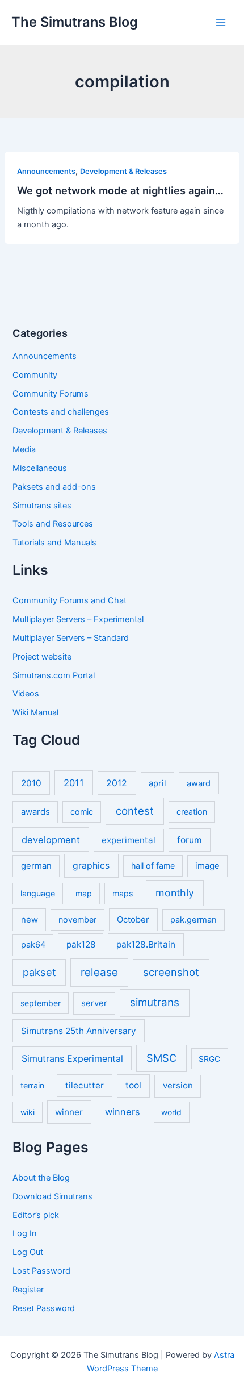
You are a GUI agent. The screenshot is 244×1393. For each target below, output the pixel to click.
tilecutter (84, 1085)
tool (133, 1085)
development (51, 839)
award (199, 783)
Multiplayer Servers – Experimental (78, 619)
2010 (31, 783)
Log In (24, 1233)
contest (135, 811)
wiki (27, 1112)
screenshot (171, 972)
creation (191, 811)
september (40, 1003)
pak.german (193, 920)
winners (122, 1111)
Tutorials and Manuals (54, 542)
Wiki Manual (35, 712)
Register (28, 1289)
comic (81, 811)
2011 (74, 783)
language (37, 893)
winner (69, 1112)
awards (35, 812)
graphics (91, 865)
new (29, 920)
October (133, 920)
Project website (41, 657)
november (77, 919)
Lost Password (41, 1271)
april (157, 783)
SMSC (161, 1058)
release (99, 972)
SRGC (209, 1058)
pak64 (33, 945)
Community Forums (50, 394)
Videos (25, 694)
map (83, 893)
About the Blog (41, 1178)
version (178, 1085)
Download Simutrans (52, 1196)
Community (34, 375)
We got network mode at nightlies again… (120, 190)
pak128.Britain (145, 944)
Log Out (27, 1252)
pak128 (80, 944)
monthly (174, 893)
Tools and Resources (52, 524)
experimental (128, 840)
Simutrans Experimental (72, 1058)
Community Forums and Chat (69, 600)
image (207, 866)
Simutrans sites (41, 506)
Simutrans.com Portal (53, 675)
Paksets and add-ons (54, 487)
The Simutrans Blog (74, 22)
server (94, 1003)
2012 (116, 783)
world (171, 1112)
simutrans (154, 1002)
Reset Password (43, 1308)
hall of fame (153, 865)
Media (24, 449)
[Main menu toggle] (221, 23)
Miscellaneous (39, 468)
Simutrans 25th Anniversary (78, 1030)
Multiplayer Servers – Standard (70, 638)
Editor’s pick (35, 1215)
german (36, 866)
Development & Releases (123, 171)
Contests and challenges (60, 412)
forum (189, 840)
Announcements (46, 171)
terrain (32, 1085)
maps (122, 893)
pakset (39, 972)
